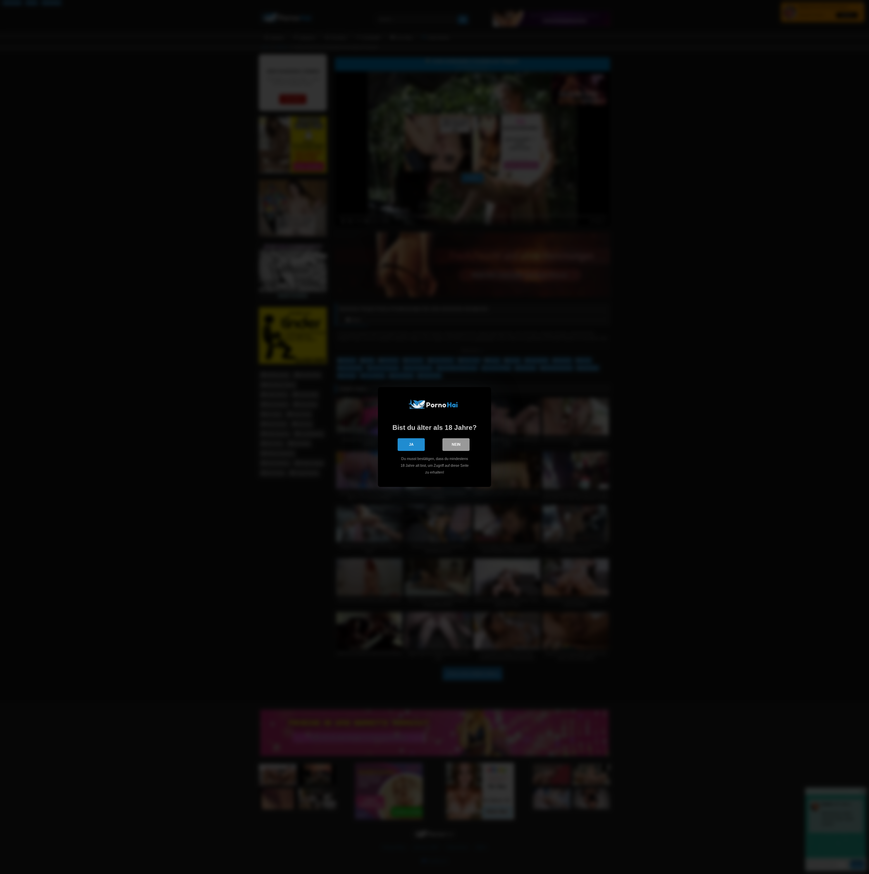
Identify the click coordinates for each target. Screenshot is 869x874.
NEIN (456, 444)
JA (411, 444)
